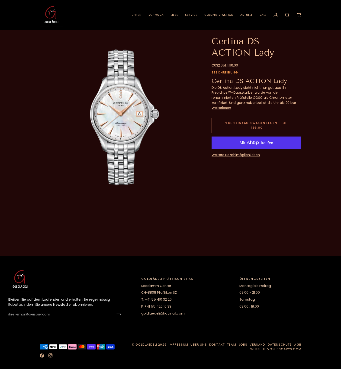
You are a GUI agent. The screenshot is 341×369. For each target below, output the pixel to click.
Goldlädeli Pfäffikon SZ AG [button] (167, 279)
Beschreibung (225, 72)
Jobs (243, 344)
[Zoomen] (121, 117)
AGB (297, 344)
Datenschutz (280, 344)
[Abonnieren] (117, 314)
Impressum (178, 344)
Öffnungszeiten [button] (254, 279)
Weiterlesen (221, 107)
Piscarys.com (288, 349)
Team (231, 344)
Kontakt (217, 344)
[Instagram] (50, 355)
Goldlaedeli (146, 344)
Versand (257, 344)
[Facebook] (42, 355)
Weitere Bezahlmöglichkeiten (236, 155)
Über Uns (198, 344)
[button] (136, 15)
